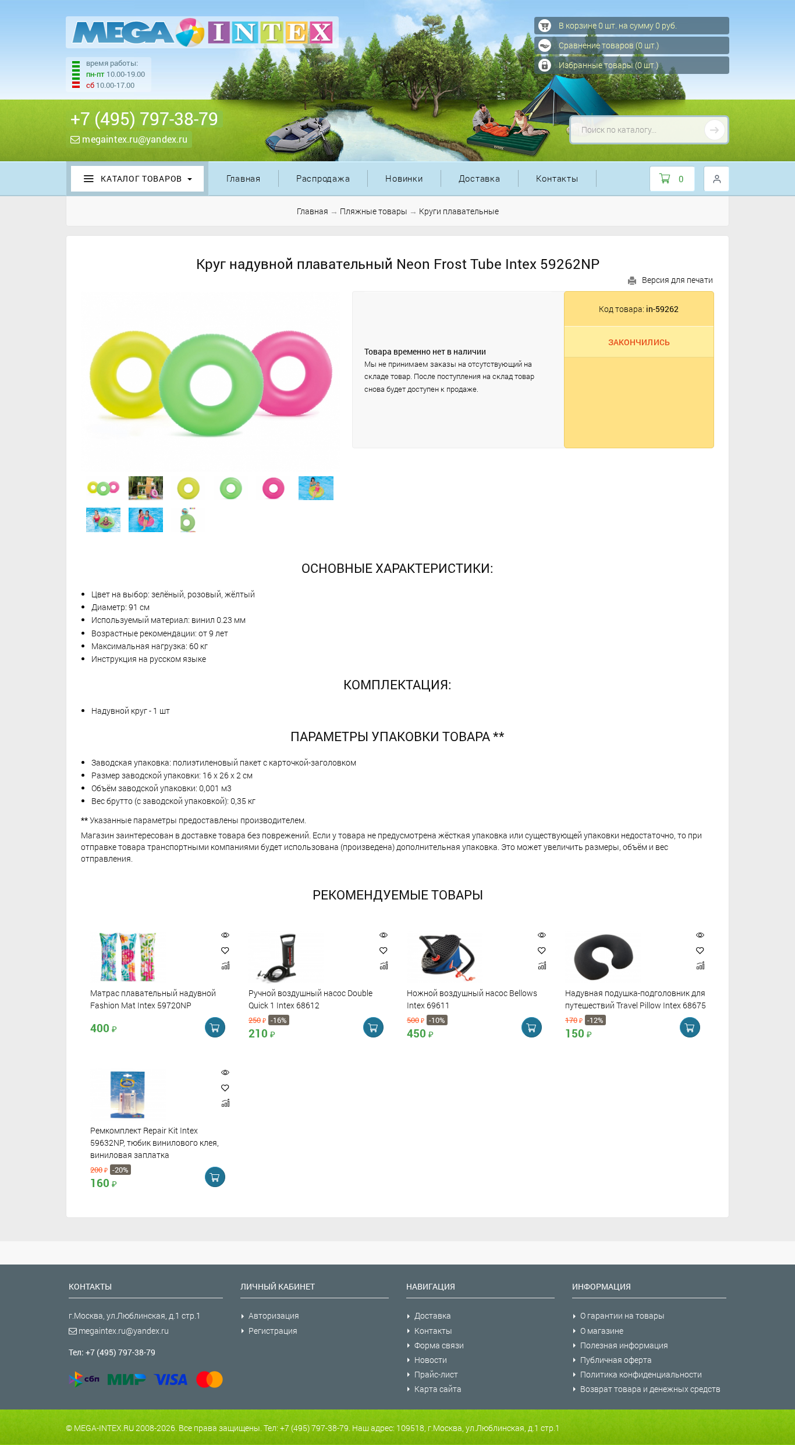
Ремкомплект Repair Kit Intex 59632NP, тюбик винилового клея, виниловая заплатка (154, 1143)
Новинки (404, 178)
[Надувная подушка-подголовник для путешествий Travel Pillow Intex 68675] (624, 957)
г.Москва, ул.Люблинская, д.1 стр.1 (135, 1315)
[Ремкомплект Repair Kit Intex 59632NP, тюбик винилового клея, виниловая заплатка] (149, 1094)
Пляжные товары (373, 211)
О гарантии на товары (622, 1315)
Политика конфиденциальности (641, 1374)
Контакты (557, 178)
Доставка (480, 178)
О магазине (601, 1330)
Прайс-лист (436, 1374)
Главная (243, 178)
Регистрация (273, 1330)
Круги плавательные (459, 211)
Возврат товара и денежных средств (650, 1388)
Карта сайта (438, 1388)
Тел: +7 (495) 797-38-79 (112, 1352)
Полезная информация (624, 1345)
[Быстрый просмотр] (225, 935)
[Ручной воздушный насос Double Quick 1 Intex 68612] (308, 957)
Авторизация (274, 1315)
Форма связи (439, 1345)
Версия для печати (677, 279)
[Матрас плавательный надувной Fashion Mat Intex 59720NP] (149, 957)
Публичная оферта (616, 1359)
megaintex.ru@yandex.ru (133, 139)
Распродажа (323, 178)
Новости (430, 1359)
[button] (225, 950)
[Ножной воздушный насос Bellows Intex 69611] (466, 957)
